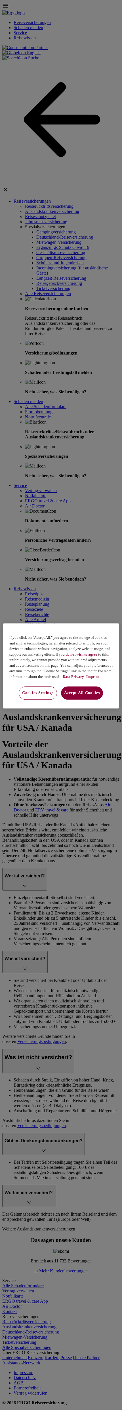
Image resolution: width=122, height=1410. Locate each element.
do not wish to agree (81, 654)
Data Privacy (73, 676)
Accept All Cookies (82, 693)
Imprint (92, 676)
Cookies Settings (37, 693)
